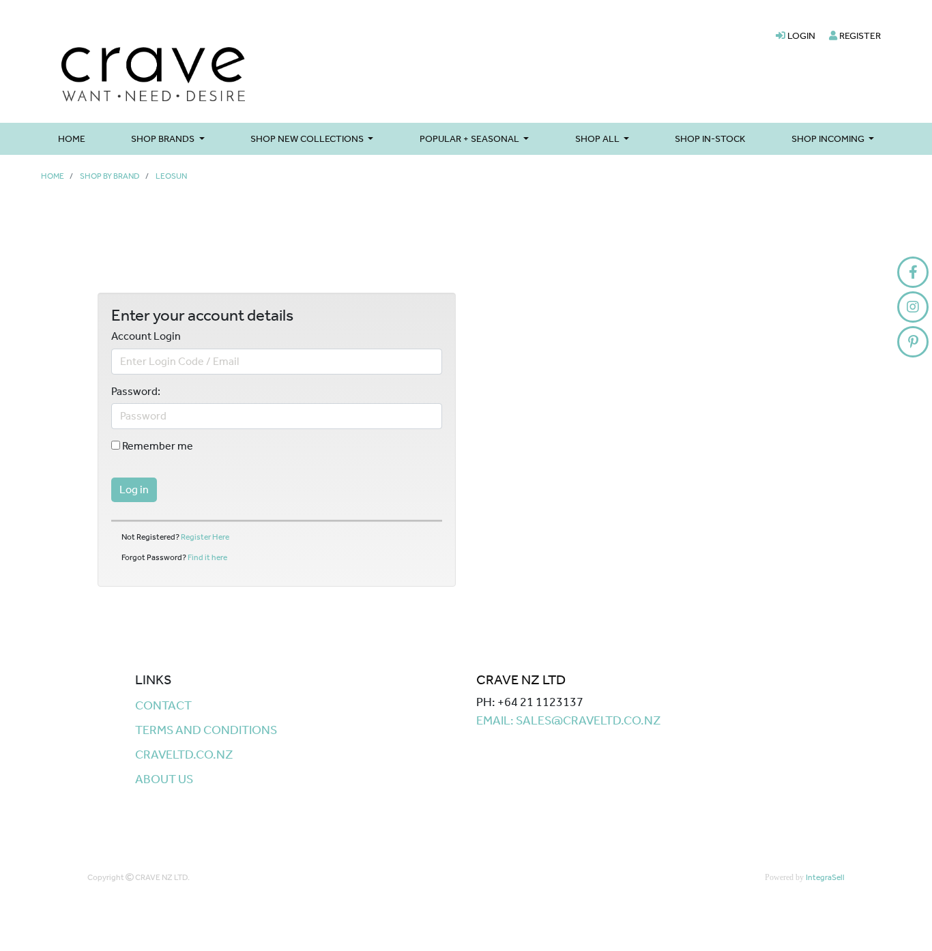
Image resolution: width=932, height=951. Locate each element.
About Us (164, 779)
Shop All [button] (598, 139)
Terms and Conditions (206, 729)
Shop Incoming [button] (829, 139)
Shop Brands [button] (163, 139)
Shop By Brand (110, 176)
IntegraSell (825, 877)
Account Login (146, 336)
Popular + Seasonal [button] (470, 139)
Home (71, 139)
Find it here (207, 557)
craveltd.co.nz (184, 754)
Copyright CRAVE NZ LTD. (138, 877)
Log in (134, 489)
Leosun (171, 176)
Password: (135, 391)
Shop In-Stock (710, 139)
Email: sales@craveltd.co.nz (568, 720)
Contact (163, 705)
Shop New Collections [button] (308, 139)
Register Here (205, 537)
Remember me (156, 446)
